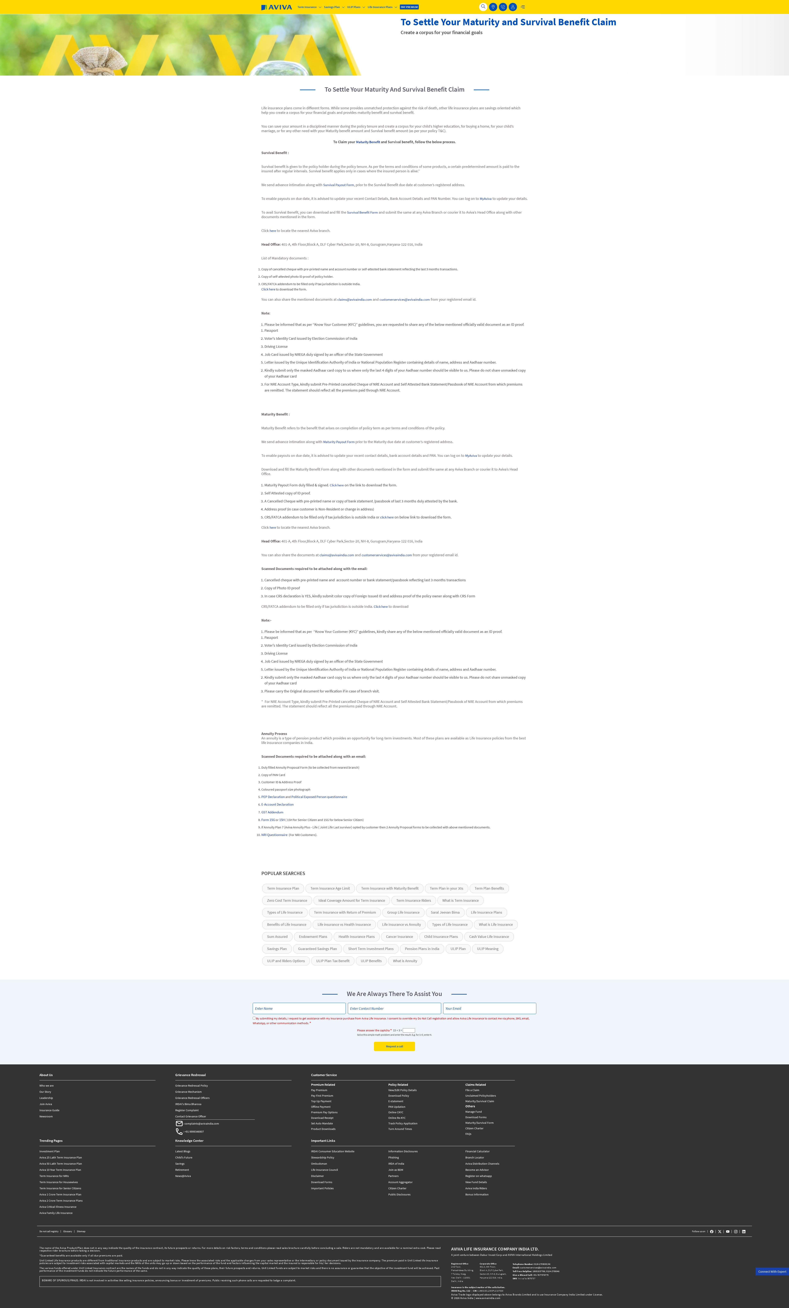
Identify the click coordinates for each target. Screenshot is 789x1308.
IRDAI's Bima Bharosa (188, 1104)
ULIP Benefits (371, 960)
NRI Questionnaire (274, 834)
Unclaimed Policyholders (480, 1095)
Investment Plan (49, 1151)
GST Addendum (272, 812)
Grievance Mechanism (188, 1092)
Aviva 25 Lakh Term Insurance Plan (60, 1157)
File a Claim (472, 1090)
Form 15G (268, 820)
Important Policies (322, 1188)
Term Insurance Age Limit (330, 888)
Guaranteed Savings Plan (317, 948)
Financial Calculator (477, 1151)
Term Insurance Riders (413, 900)
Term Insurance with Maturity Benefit (390, 888)
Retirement (182, 1170)
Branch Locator (474, 1157)
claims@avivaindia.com (354, 299)
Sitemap (81, 1231)
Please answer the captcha (373, 1030)
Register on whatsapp (478, 1176)
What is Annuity (405, 960)
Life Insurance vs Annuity (401, 924)
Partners (393, 1176)
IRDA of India (396, 1163)
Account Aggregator (400, 1182)
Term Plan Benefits (489, 888)
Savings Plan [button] (332, 7)
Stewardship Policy (322, 1157)
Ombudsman (319, 1163)
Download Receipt (322, 1118)
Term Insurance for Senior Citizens (60, 1188)
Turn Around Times (400, 1129)
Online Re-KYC (397, 1118)
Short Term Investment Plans (371, 948)
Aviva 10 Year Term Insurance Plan (60, 1170)
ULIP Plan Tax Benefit (333, 960)
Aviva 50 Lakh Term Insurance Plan (60, 1163)
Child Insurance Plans (441, 936)
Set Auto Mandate (322, 1123)
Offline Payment (321, 1107)
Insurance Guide (49, 1110)
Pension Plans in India (422, 948)
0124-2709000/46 (532, 1264)
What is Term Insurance (460, 900)
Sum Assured (277, 936)
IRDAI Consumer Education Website (332, 1151)
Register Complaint (187, 1110)
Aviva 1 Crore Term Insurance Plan (60, 1194)
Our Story (45, 1092)
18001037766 (529, 1271)
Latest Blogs (182, 1151)
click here (387, 517)
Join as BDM (395, 1170)
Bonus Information (477, 1194)
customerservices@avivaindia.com (405, 299)
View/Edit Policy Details (402, 1090)
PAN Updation (396, 1107)
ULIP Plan (458, 948)
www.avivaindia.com (488, 1298)
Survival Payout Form (338, 185)
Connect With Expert (772, 1271)
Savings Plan (277, 948)
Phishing (393, 1157)
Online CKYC (395, 1112)
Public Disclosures (399, 1194)
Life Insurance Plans (486, 912)
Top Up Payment (321, 1101)
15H (282, 820)
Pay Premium (319, 1090)
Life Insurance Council (324, 1170)
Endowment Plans (313, 936)
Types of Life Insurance (285, 912)
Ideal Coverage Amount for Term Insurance (351, 900)
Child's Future (183, 1157)
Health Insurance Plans (357, 936)
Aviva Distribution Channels (482, 1163)
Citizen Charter (474, 1128)
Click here (268, 289)
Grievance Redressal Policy (191, 1085)
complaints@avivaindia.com (202, 1123)
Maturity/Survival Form (479, 1123)
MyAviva (486, 198)
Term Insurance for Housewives (58, 1182)
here (273, 230)
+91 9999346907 (194, 1131)
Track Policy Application (403, 1123)
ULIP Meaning (487, 948)
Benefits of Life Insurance (286, 924)
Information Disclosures (403, 1151)
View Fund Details (476, 1182)
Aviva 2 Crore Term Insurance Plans (61, 1200)
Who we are (46, 1085)
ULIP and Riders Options (286, 960)
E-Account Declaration (277, 804)
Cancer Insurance (399, 936)
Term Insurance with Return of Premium (345, 912)
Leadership (46, 1098)
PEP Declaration (273, 796)
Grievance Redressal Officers (192, 1098)
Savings (180, 1163)
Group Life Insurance (403, 912)
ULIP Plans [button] (353, 7)
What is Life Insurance (496, 924)
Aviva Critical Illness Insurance (57, 1207)
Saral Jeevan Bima (445, 912)
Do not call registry (49, 1231)
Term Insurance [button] (307, 7)
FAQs (468, 1134)
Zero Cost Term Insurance (287, 900)
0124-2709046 (552, 1271)
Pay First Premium (322, 1095)
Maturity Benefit (368, 142)
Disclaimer (317, 1176)
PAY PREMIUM (409, 7)
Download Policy (398, 1095)
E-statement (395, 1101)
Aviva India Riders (476, 1188)
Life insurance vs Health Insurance (344, 924)
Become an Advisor (477, 1170)
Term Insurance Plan (283, 888)
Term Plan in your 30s (446, 888)
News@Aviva (183, 1176)
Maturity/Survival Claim (479, 1101)
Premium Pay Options (324, 1112)
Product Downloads (323, 1129)
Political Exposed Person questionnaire (319, 796)
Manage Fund (473, 1111)
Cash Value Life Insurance (489, 936)
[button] (503, 7)
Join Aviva (45, 1104)
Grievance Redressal (190, 1075)
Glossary (67, 1231)
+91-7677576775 (531, 1274)
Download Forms (476, 1117)
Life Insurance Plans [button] (380, 7)
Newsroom (46, 1116)
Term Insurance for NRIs (54, 1176)
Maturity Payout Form (339, 442)
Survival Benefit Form (362, 212)
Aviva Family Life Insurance (56, 1213)
